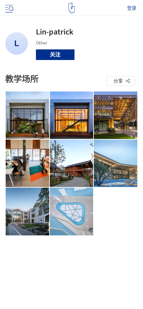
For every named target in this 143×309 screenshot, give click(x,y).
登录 (131, 8)
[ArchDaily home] (72, 8)
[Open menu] (8, 8)
